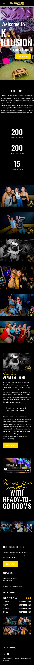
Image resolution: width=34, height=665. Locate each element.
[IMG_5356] (17, 196)
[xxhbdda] (17, 223)
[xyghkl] (17, 332)
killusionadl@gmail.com (10, 578)
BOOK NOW (23, 56)
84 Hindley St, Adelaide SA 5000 (12, 586)
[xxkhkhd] (17, 305)
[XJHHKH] (17, 277)
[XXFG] (17, 250)
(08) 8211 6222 (7, 581)
